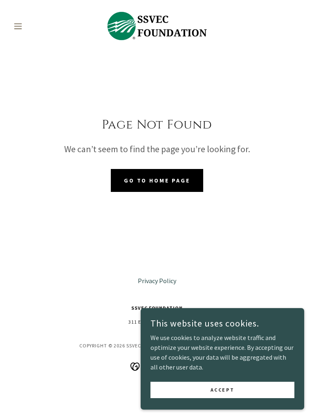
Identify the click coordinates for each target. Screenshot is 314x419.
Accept (222, 390)
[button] (32, 26)
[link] (157, 26)
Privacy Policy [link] (157, 281)
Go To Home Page (157, 180)
